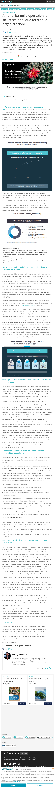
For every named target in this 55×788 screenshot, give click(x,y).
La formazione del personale (13, 259)
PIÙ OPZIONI (40, 785)
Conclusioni (6, 263)
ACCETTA (13, 785)
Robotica (29, 9)
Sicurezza (41, 9)
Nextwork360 (7, 766)
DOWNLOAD (21, 703)
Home (4, 29)
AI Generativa (22, 9)
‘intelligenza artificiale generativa (32, 107)
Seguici (23, 753)
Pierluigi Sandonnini (7, 59)
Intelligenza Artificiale (6, 9)
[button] (4, 5)
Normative (35, 9)
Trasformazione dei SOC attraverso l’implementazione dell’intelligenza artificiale (24, 256)
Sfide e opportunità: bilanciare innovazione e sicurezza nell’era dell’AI (23, 261)
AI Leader (15, 9)
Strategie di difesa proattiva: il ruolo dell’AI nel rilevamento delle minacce (25, 252)
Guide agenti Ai (48, 9)
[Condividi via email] (10, 32)
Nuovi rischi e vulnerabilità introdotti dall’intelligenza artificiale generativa (25, 250)
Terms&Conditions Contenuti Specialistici (15, 759)
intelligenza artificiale (13, 107)
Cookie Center (31, 759)
